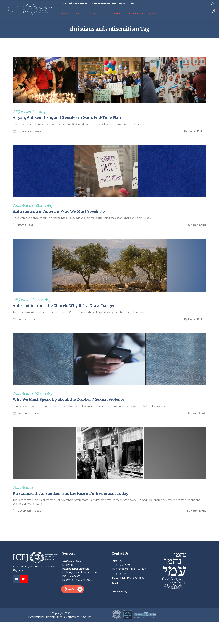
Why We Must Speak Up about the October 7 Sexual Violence (68, 399)
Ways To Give (126, 3)
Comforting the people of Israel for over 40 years (89, 3)
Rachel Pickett (197, 131)
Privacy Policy (119, 591)
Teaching (39, 111)
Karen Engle (198, 224)
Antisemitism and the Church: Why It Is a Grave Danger (64, 305)
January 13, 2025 (29, 413)
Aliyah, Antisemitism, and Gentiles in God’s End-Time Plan (67, 117)
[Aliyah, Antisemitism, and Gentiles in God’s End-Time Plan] (109, 80)
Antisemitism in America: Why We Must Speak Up (59, 211)
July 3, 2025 (25, 225)
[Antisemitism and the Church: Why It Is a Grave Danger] (109, 265)
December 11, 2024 (29, 511)
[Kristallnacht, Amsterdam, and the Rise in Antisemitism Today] (109, 453)
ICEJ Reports (22, 111)
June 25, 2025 (26, 319)
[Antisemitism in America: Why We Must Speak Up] (109, 171)
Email (115, 583)
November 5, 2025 (29, 131)
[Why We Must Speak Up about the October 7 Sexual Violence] (109, 359)
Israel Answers (23, 205)
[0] (212, 13)
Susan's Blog (44, 205)
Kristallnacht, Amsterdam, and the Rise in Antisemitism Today (70, 493)
